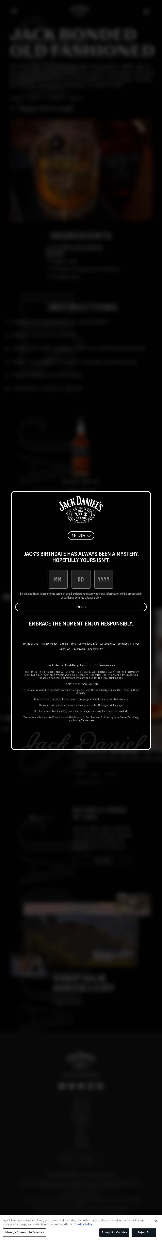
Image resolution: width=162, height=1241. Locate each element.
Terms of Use (30, 644)
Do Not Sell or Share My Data (81, 684)
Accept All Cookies (114, 1232)
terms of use (63, 593)
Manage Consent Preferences (24, 1232)
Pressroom (79, 649)
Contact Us (124, 644)
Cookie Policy (68, 644)
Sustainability (107, 644)
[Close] (155, 1221)
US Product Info (87, 644)
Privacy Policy (49, 644)
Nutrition (64, 649)
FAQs (136, 644)
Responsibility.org (101, 690)
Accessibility (95, 649)
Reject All (144, 1232)
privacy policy (93, 597)
